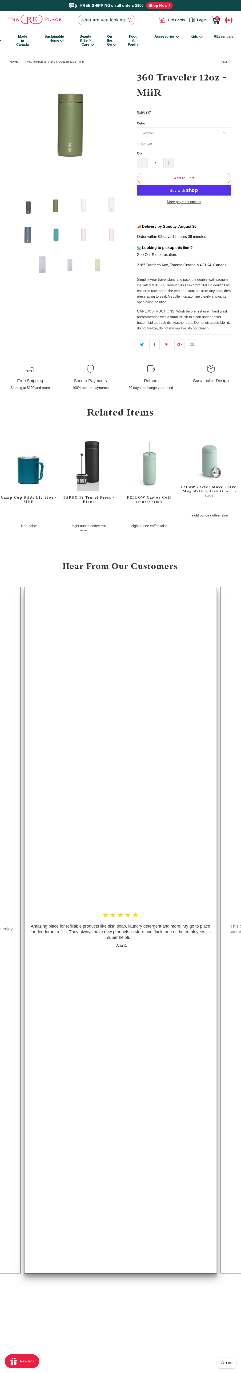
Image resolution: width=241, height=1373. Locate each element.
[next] (125, 125)
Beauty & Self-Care (85, 40)
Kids (194, 36)
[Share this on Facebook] (154, 345)
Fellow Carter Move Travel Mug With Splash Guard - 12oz (210, 458)
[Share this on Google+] (179, 345)
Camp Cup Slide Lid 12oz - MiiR (29, 464)
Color (141, 123)
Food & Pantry (133, 40)
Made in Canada (22, 40)
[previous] (17, 125)
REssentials (223, 36)
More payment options (184, 202)
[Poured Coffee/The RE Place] (31, 19)
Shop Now (159, 6)
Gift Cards (176, 20)
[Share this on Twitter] (142, 345)
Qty (139, 153)
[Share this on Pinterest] (167, 345)
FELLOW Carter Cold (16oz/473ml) (149, 464)
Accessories (164, 36)
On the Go (109, 40)
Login (201, 20)
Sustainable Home (54, 38)
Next (224, 61)
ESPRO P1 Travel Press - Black (89, 464)
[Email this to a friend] (192, 345)
